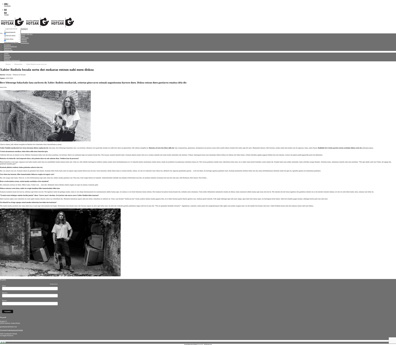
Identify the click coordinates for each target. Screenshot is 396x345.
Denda (23, 36)
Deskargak (7, 57)
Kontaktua (7, 45)
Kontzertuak (25, 38)
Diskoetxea (7, 48)
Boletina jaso (8, 50)
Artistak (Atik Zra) (26, 34)
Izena (4, 286)
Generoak (24, 41)
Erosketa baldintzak (10, 46)
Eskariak (7, 55)
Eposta (5, 301)
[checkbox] (14, 31)
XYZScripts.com (208, 344)
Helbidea (7, 58)
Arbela (6, 53)
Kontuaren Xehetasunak (12, 60)
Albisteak (24, 39)
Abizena (4, 293)
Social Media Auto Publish (190, 344)
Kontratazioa (25, 43)
